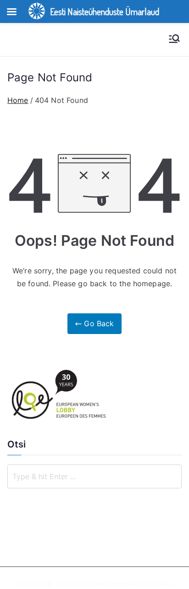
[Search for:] (94, 476)
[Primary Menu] (174, 39)
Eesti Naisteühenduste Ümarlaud (122, 584)
